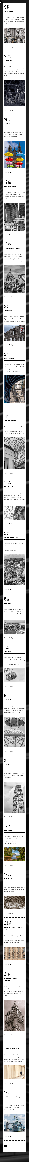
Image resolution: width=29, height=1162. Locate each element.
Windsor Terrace (8, 310)
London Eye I (7, 765)
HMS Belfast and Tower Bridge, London (13, 1097)
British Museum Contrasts (10, 487)
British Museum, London (10, 420)
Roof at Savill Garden (9, 879)
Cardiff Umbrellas (8, 124)
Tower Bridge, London (9, 358)
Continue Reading (8, 47)
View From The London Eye (10, 537)
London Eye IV (7, 651)
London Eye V (7, 603)
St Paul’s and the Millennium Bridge (12, 248)
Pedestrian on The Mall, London (11, 1048)
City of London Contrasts (10, 186)
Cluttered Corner (8, 60)
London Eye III (7, 700)
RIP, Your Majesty (8, 11)
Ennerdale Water (8, 830)
